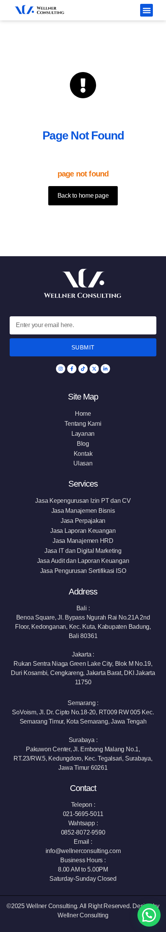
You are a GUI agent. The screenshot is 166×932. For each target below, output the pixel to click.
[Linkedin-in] (105, 368)
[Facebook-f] (71, 368)
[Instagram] (60, 368)
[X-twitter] (94, 368)
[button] (146, 10)
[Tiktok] (83, 368)
